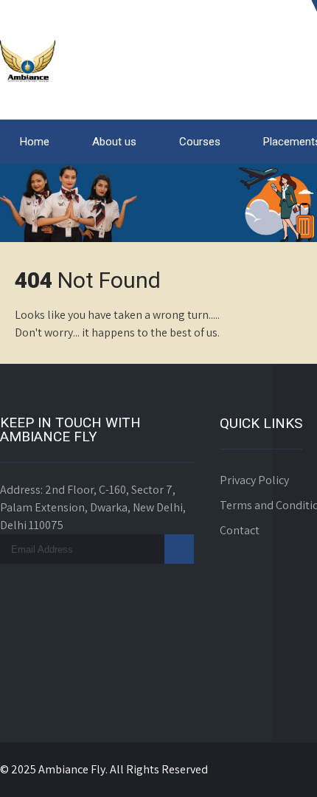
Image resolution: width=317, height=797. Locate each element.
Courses (199, 141)
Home (34, 141)
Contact (239, 530)
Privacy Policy (254, 480)
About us (114, 141)
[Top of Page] (275, 765)
